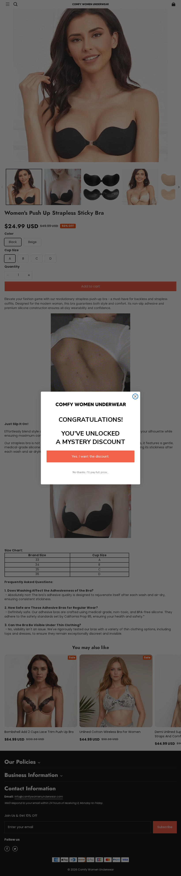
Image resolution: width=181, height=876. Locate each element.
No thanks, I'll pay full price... (91, 472)
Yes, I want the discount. (90, 456)
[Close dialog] (135, 396)
